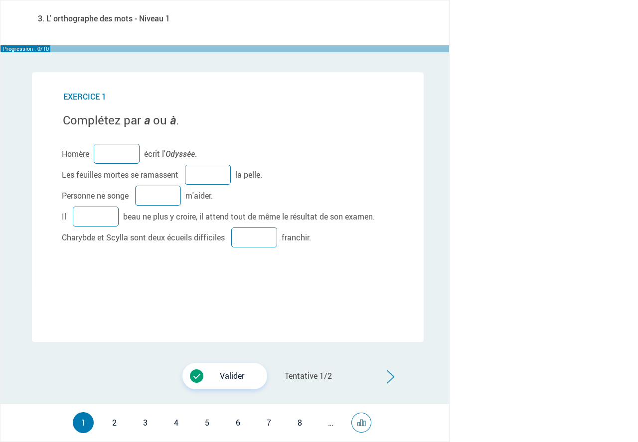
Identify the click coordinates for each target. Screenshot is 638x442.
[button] (224, 376)
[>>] (364, 418)
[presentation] (184, 364)
